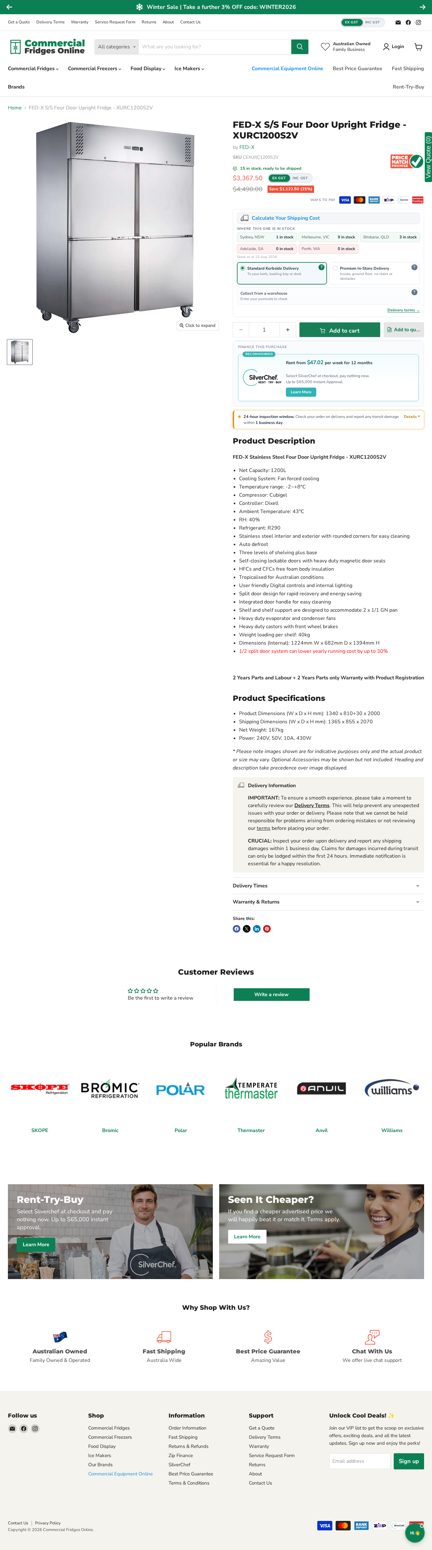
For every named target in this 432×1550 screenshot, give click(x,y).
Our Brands (100, 1464)
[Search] (299, 47)
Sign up (409, 1461)
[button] (362, 23)
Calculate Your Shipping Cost (286, 218)
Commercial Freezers (93, 68)
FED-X (246, 147)
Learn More (301, 392)
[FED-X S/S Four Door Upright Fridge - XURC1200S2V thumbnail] (19, 352)
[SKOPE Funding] (417, 200)
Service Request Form (115, 22)
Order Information (188, 1428)
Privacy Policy (48, 1523)
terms (263, 828)
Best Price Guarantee (357, 68)
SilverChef (179, 1464)
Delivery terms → (403, 310)
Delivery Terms (50, 22)
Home (15, 108)
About (168, 22)
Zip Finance (181, 1455)
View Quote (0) (428, 157)
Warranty (80, 22)
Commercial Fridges (32, 68)
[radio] (282, 273)
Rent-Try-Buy (408, 86)
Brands (16, 86)
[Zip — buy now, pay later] (388, 200)
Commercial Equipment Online (287, 68)
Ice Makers (188, 68)
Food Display (147, 68)
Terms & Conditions (189, 1483)
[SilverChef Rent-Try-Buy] (403, 200)
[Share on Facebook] (236, 929)
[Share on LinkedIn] (257, 929)
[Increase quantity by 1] (288, 329)
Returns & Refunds (188, 1446)
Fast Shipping (408, 68)
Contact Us (190, 22)
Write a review (271, 994)
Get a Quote (19, 22)
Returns (149, 22)
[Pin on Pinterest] (267, 929)
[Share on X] (246, 929)
